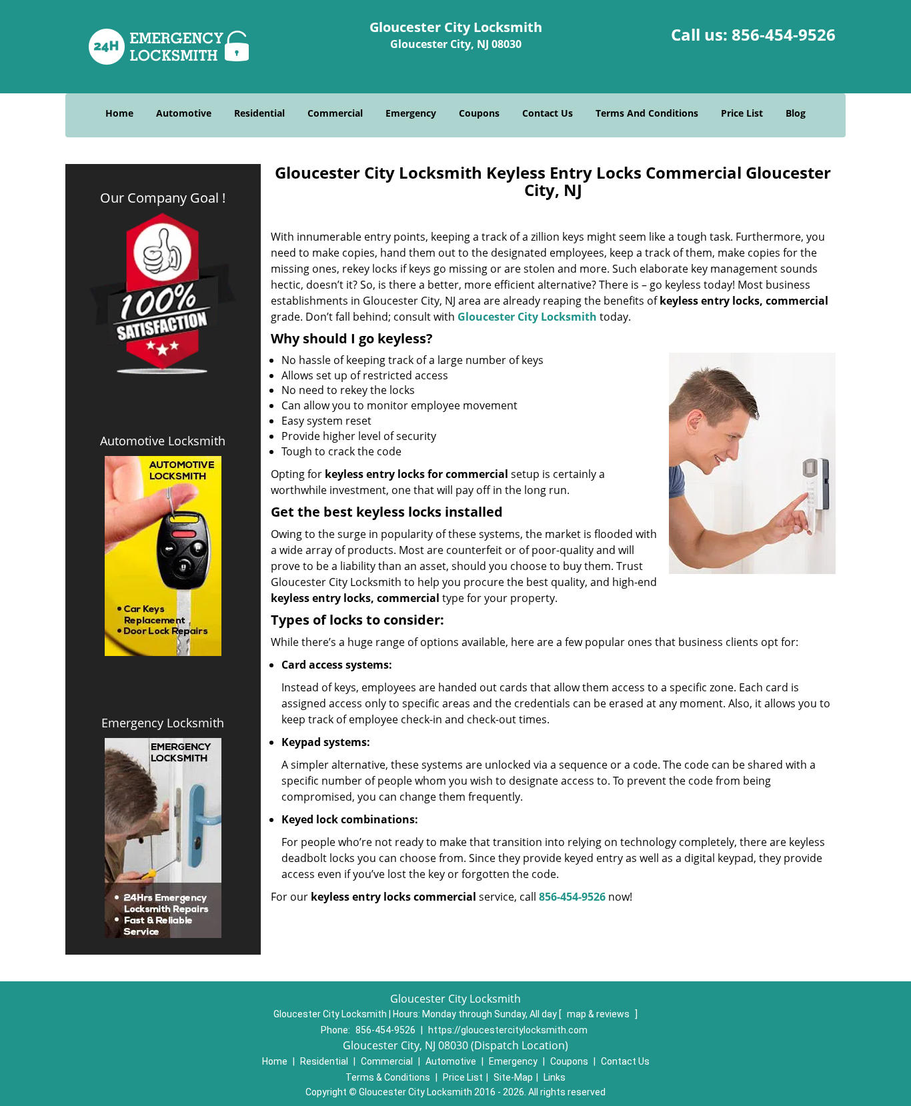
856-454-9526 (784, 34)
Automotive (183, 113)
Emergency (410, 113)
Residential (259, 113)
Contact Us (547, 113)
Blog (796, 113)
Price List (742, 113)
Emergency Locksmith (162, 723)
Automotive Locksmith (162, 441)
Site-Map (513, 1077)
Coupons (479, 113)
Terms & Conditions (387, 1077)
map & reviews (599, 1014)
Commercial (335, 113)
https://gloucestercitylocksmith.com (508, 1030)
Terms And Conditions (647, 113)
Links (555, 1077)
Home (119, 113)
